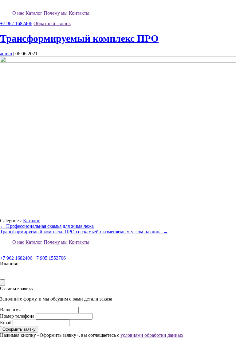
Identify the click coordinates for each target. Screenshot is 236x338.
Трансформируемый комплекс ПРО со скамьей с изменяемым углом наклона (84, 231)
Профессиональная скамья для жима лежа (47, 226)
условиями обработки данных (151, 335)
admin (6, 53)
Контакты (79, 13)
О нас (18, 13)
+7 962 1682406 (16, 23)
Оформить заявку (19, 329)
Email (5, 322)
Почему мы (56, 13)
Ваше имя (10, 309)
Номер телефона (17, 316)
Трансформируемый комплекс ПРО (79, 38)
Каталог (34, 13)
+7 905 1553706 (49, 258)
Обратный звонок (52, 23)
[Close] (2, 282)
